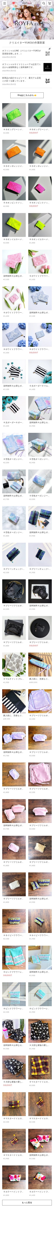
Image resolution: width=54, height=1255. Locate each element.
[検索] (43, 3)
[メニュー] (4, 3)
